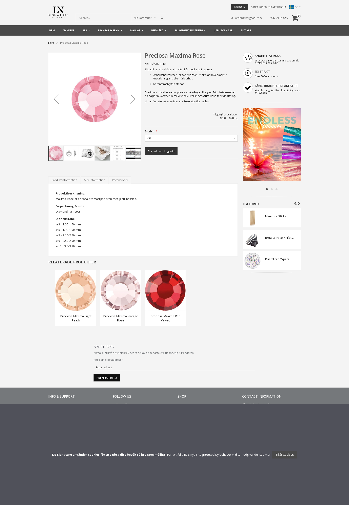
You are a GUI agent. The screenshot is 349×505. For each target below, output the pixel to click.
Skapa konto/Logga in (161, 151)
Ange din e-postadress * (109, 359)
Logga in (239, 6)
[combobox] (120, 18)
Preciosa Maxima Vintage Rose (120, 318)
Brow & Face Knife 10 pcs (280, 238)
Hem (51, 42)
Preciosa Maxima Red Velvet (165, 318)
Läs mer (265, 454)
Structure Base (207, 96)
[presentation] (64, 180)
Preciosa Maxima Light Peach (75, 318)
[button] (56, 99)
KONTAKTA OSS (279, 18)
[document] (174, 454)
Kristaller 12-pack (277, 259)
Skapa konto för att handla (268, 6)
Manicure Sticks (275, 216)
